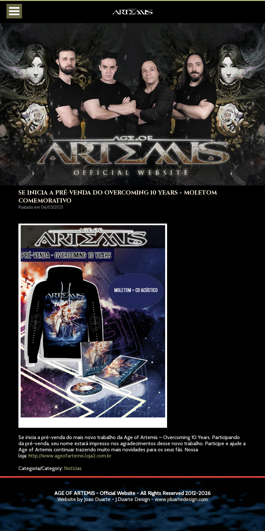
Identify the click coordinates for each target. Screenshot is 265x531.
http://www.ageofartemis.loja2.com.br (69, 456)
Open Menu (14, 11)
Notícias (73, 468)
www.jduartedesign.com (181, 499)
